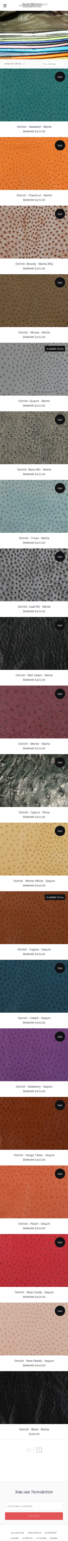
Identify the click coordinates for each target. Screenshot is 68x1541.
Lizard (14, 1538)
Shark (54, 1538)
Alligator (17, 1532)
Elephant (51, 1532)
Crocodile (34, 1532)
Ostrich (28, 1538)
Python (41, 1538)
